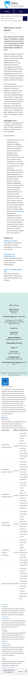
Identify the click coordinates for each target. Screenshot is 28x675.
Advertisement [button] (5, 643)
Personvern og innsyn (14, 375)
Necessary (5, 417)
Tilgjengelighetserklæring (14, 343)
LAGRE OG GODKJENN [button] (8, 667)
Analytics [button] (4, 629)
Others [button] (3, 657)
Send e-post (21, 316)
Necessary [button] (4, 415)
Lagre (20, 671)
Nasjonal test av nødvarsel (11, 240)
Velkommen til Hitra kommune (14, 5)
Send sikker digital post (10, 316)
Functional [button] (4, 604)
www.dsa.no (20, 211)
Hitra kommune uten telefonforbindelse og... (10, 255)
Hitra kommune (14, 309)
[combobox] (14, 18)
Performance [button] (5, 616)
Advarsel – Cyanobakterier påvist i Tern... (13, 270)
